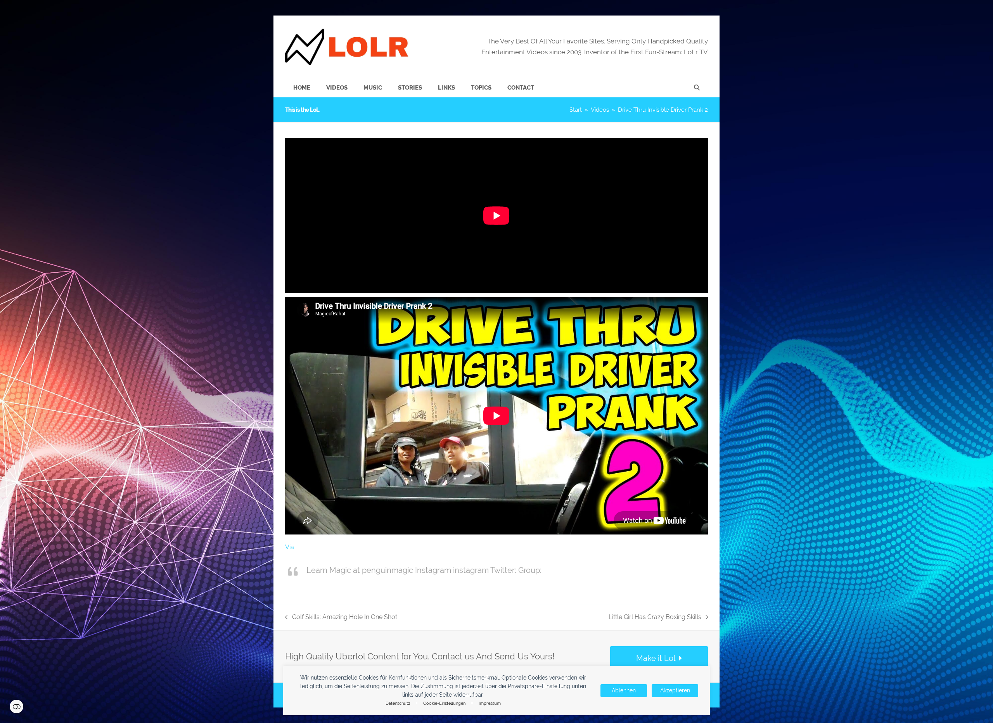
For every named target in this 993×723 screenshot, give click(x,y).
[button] (697, 87)
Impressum (490, 703)
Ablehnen (624, 690)
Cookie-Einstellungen (444, 703)
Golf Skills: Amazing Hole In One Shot (341, 617)
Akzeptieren (675, 690)
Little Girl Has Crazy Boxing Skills (655, 617)
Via (289, 547)
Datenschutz (398, 703)
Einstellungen (16, 706)
